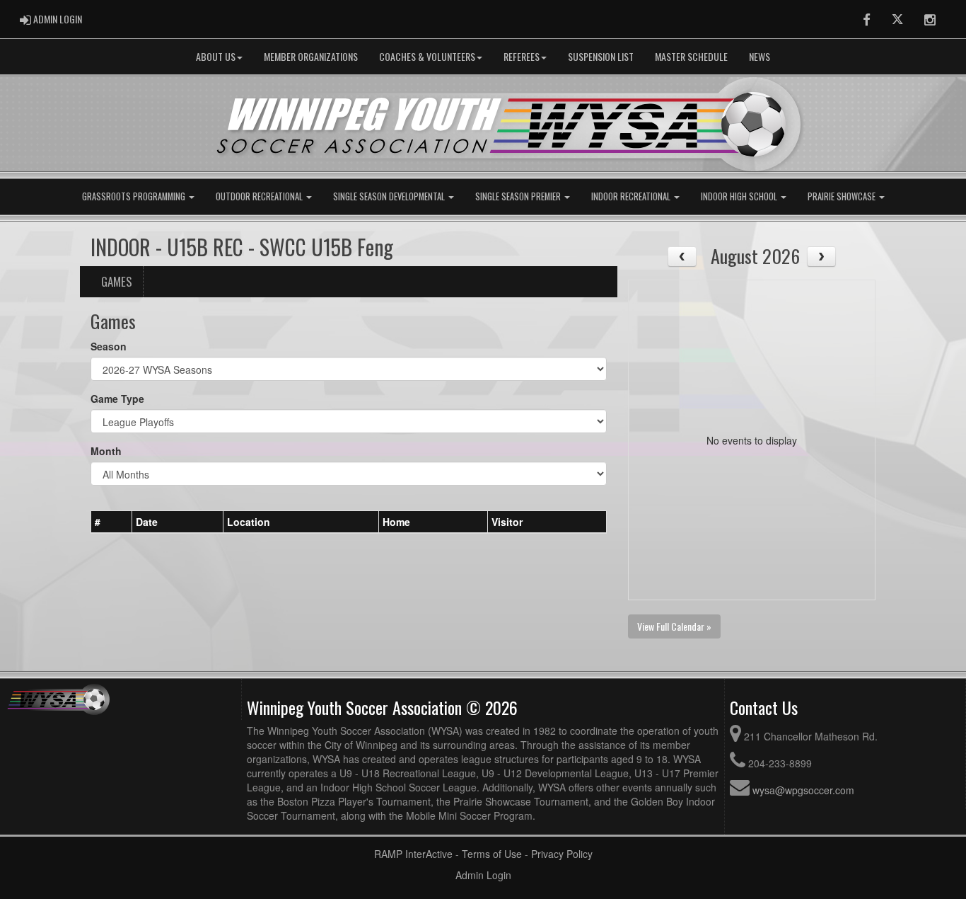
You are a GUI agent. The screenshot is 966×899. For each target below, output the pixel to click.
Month (106, 451)
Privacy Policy (562, 854)
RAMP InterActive (413, 854)
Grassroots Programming (134, 196)
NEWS (759, 56)
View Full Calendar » (674, 626)
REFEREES (522, 56)
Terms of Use (492, 854)
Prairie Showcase (843, 196)
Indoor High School (740, 196)
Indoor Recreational (632, 196)
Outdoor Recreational (260, 196)
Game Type (117, 398)
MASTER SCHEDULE (691, 56)
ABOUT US (215, 56)
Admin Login (483, 875)
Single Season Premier (519, 196)
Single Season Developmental (390, 196)
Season (109, 346)
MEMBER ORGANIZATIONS (311, 56)
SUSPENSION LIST (601, 56)
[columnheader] (111, 521)
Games (116, 281)
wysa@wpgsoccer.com (803, 790)
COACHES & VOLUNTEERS (427, 56)
